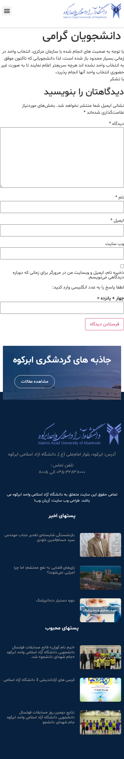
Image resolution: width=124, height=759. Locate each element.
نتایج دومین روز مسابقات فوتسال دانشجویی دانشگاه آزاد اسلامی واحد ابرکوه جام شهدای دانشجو (41, 717)
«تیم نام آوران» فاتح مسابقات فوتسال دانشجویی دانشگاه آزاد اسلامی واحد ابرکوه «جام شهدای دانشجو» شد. (41, 652)
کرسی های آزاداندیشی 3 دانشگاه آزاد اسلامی (39, 680)
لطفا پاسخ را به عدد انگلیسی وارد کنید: (88, 287)
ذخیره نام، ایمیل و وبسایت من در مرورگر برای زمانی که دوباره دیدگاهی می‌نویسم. (68, 275)
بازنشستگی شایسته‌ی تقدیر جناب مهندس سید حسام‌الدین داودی (39, 537)
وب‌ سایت (114, 244)
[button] (7, 11)
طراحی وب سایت (66, 500)
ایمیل (117, 220)
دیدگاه (116, 124)
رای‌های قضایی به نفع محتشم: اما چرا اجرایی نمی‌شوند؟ (44, 570)
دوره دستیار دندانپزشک (55, 600)
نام (119, 197)
